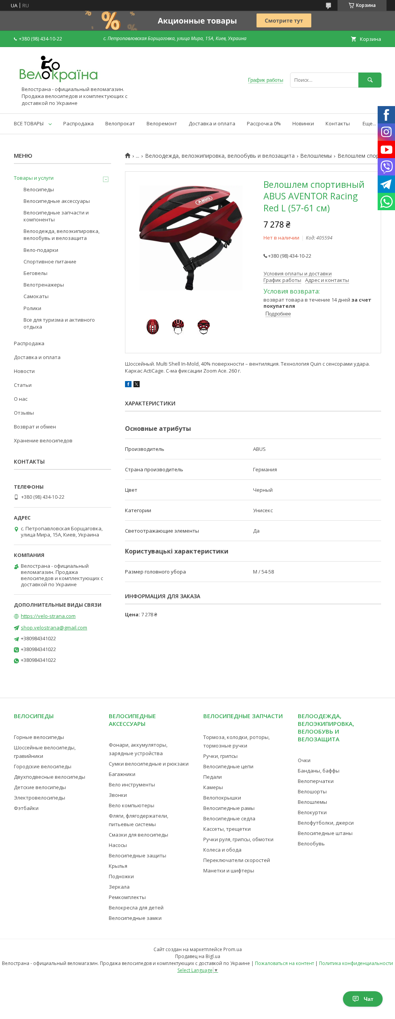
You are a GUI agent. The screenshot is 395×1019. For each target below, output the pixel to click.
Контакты (338, 123)
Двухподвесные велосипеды (49, 776)
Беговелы (35, 273)
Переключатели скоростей (236, 860)
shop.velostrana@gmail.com (54, 627)
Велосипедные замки (135, 917)
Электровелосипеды (39, 797)
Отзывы (24, 412)
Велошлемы (316, 156)
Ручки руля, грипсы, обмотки (238, 839)
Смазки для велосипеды (138, 834)
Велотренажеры (44, 284)
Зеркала (119, 886)
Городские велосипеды (42, 766)
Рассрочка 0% (264, 123)
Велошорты (312, 791)
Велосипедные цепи (228, 766)
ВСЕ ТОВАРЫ (29, 123)
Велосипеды (39, 189)
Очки (304, 760)
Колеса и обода (222, 849)
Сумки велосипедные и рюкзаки (149, 763)
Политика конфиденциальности (356, 963)
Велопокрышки (222, 797)
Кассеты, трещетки (227, 828)
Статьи (23, 384)
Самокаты (36, 296)
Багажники (122, 774)
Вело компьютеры (131, 805)
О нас (20, 398)
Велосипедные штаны (325, 833)
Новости (24, 371)
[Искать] (369, 80)
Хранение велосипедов (43, 440)
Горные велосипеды (39, 737)
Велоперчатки (316, 781)
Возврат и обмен (35, 426)
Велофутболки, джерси (326, 822)
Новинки (303, 123)
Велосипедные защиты (137, 855)
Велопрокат (120, 123)
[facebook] (128, 385)
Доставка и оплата (212, 123)
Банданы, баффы (318, 770)
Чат (368, 999)
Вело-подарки (41, 249)
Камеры (213, 787)
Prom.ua (232, 949)
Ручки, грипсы (220, 755)
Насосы (118, 845)
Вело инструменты (132, 784)
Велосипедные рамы (229, 808)
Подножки (121, 876)
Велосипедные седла (229, 818)
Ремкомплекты (127, 897)
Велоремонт (162, 123)
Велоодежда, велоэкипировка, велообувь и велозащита (220, 156)
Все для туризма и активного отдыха (59, 323)
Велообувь (311, 843)
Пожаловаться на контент (284, 963)
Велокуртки (312, 812)
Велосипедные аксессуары (57, 200)
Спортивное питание (50, 261)
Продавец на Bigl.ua (197, 956)
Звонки (118, 794)
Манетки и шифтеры (228, 870)
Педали (212, 776)
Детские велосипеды (40, 787)
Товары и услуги (34, 177)
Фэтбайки (26, 808)
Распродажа (78, 123)
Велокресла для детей (136, 907)
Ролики (32, 308)
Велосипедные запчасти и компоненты (56, 216)
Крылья (118, 865)
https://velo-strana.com (48, 616)
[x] (136, 385)
